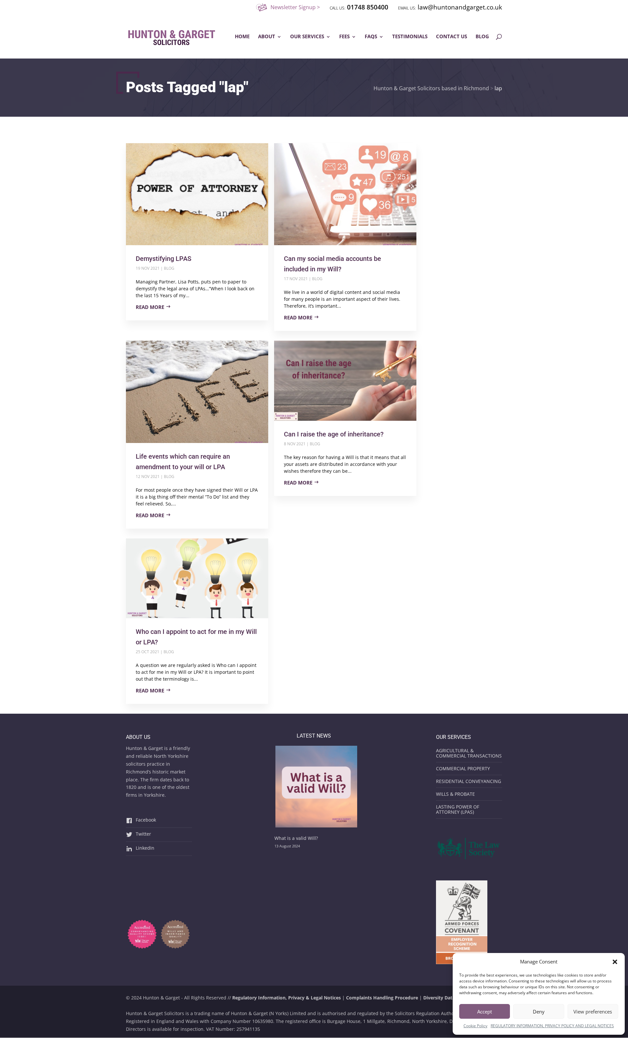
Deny (539, 1011)
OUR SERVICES (307, 37)
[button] (615, 962)
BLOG (482, 37)
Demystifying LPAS (163, 259)
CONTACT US (451, 37)
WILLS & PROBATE (455, 794)
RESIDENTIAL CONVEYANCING (468, 781)
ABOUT (266, 37)
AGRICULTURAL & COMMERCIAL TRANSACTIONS (469, 753)
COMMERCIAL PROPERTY (463, 768)
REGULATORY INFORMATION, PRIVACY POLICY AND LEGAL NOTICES (552, 1026)
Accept (484, 1011)
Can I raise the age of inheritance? (334, 434)
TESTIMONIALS (409, 37)
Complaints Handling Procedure (382, 998)
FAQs (371, 37)
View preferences (592, 1011)
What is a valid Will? (296, 838)
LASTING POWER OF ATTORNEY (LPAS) (457, 809)
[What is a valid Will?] (316, 788)
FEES (344, 37)
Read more (150, 307)
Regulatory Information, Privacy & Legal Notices (286, 998)
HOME (242, 37)
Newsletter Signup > (295, 7)
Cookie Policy (475, 1026)
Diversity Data (439, 998)
